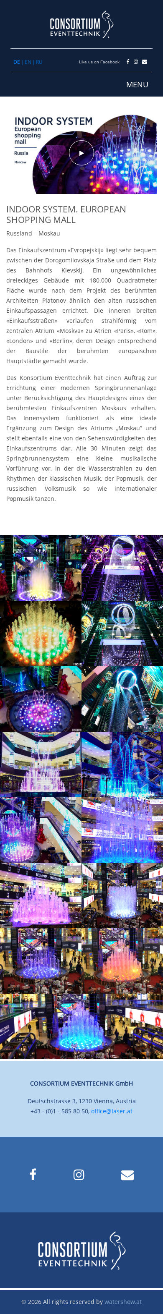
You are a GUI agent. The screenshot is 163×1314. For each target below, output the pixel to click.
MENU (137, 84)
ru (39, 62)
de (16, 62)
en (28, 62)
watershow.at (123, 1302)
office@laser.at (111, 1111)
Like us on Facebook (99, 62)
